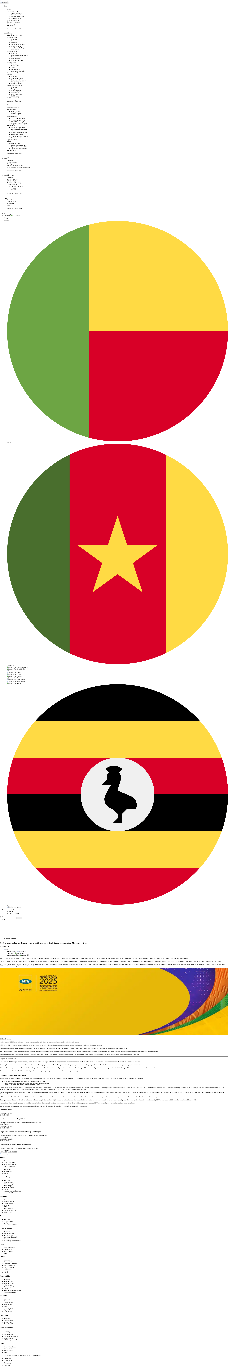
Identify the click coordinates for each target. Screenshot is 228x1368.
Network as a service (17, 17)
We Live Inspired (12, 179)
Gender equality (16, 57)
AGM (12, 131)
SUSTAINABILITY (10, 939)
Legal (5, 198)
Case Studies (15, 50)
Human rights (15, 66)
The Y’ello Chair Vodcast (15, 166)
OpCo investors (8, 1209)
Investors (6, 106)
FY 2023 (13, 188)
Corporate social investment (19, 55)
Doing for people (12, 51)
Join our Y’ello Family (14, 183)
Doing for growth (12, 73)
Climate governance (17, 46)
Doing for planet (12, 37)
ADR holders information (19, 129)
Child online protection (18, 71)
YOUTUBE (7, 1365)
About (9, 9)
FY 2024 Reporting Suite (18, 120)
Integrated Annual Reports (19, 124)
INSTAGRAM (8, 1360)
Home (5, 6)
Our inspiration (12, 184)
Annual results (15, 111)
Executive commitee (10, 1168)
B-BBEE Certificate (13, 98)
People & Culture (9, 175)
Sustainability (8, 34)
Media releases (12, 162)
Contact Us (7, 1173)
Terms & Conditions (13, 200)
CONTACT (10, 909)
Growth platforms (12, 11)
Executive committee (13, 22)
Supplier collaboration (18, 44)
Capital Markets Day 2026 (19, 148)
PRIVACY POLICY (13, 913)
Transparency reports (17, 82)
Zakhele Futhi (11, 150)
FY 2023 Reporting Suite (18, 122)
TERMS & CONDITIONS (15, 911)
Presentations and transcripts (20, 136)
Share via (12, 951)
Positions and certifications (12, 1191)
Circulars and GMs (17, 138)
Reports (9, 74)
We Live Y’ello (12, 181)
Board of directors (13, 20)
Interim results (15, 115)
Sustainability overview (14, 35)
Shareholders (11, 125)
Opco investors (12, 140)
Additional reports (16, 83)
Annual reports (12, 116)
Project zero (14, 42)
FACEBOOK (7, 1358)
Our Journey (11, 24)
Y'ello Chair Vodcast (10, 1225)
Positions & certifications (15, 85)
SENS (9, 141)
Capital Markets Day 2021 (19, 145)
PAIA (8, 205)
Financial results (12, 109)
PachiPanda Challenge (18, 48)
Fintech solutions (16, 13)
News (5, 158)
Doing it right (11, 62)
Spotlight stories (12, 164)
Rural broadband (16, 58)
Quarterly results (16, 113)
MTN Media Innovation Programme (18, 167)
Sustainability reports (17, 78)
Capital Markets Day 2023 (19, 147)
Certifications (15, 96)
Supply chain (11, 25)
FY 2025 (13, 190)
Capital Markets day (13, 143)
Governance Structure (10, 1164)
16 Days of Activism (17, 60)
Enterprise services (17, 15)
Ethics (13, 67)
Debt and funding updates (19, 132)
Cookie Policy (11, 201)
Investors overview (13, 108)
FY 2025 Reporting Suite (18, 118)
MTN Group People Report (15, 186)
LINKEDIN (7, 1364)
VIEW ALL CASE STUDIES (8, 1152)
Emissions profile (16, 41)
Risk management (16, 69)
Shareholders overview (18, 127)
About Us (7, 8)
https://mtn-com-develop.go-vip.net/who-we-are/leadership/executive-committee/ (61, 1106)
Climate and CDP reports (18, 80)
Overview (14, 39)
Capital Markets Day (10, 1210)
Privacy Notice (11, 203)
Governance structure (14, 18)
